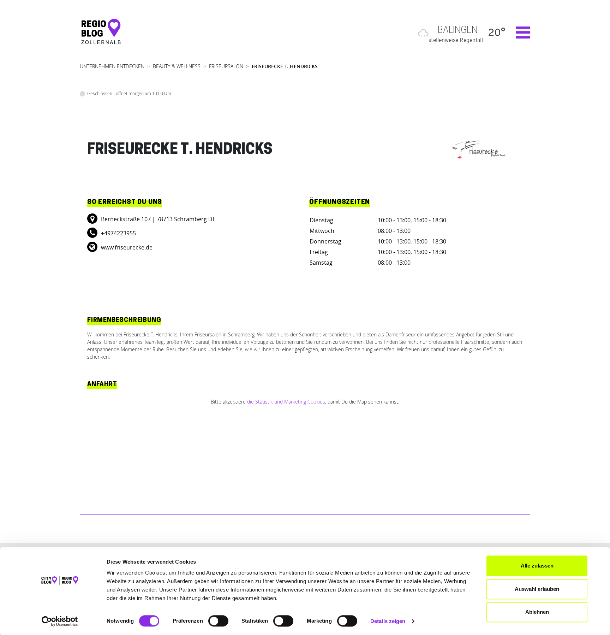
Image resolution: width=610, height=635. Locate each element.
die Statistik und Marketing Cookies (286, 401)
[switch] (218, 621)
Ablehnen (537, 612)
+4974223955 (118, 233)
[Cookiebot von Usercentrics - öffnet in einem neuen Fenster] (60, 621)
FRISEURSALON (226, 66)
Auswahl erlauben (537, 589)
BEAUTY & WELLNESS (177, 66)
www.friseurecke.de (126, 247)
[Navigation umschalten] (519, 32)
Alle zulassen (537, 566)
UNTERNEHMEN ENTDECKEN (112, 66)
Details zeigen (387, 621)
